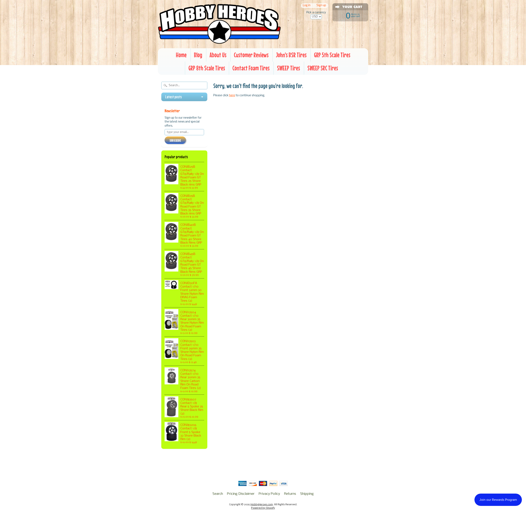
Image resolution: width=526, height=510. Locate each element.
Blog (198, 55)
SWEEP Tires (288, 68)
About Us (218, 55)
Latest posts (173, 97)
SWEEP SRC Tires (322, 68)
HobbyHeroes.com (261, 504)
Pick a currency (316, 12)
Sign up (321, 5)
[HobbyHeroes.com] (219, 42)
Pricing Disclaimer (241, 494)
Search (217, 494)
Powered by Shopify (263, 508)
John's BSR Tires (291, 55)
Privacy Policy (269, 494)
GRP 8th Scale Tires (206, 68)
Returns (290, 494)
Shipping (307, 494)
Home (181, 55)
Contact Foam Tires (251, 68)
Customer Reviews (251, 55)
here (232, 95)
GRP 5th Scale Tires (332, 55)
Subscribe (175, 140)
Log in (306, 5)
